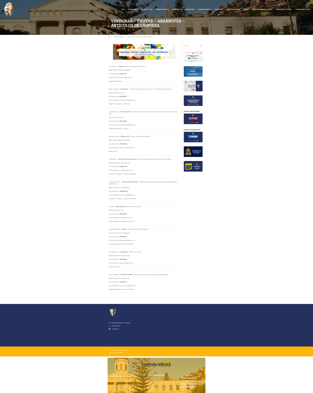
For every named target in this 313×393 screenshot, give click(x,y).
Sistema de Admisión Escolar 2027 (262, 9)
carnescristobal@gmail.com (127, 195)
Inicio (123, 9)
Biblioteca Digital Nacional (189, 384)
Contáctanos (219, 9)
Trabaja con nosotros (233, 9)
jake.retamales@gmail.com (127, 240)
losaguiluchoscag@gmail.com (128, 100)
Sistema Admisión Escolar (189, 378)
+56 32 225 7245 (115, 326)
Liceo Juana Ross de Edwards (116, 350)
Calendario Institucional (303, 9)
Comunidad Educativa (162, 9)
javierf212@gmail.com (126, 77)
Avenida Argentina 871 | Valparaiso (120, 323)
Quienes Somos (132, 9)
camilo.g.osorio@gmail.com (127, 285)
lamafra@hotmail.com (126, 217)
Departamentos (176, 9)
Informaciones (189, 9)
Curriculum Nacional (189, 381)
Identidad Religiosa (146, 9)
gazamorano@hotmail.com (127, 147)
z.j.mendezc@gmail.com (126, 170)
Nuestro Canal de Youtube (284, 9)
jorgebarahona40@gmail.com (128, 125)
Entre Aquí (121, 93)
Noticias (246, 9)
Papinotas (189, 375)
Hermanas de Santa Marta (156, 375)
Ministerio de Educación (189, 386)
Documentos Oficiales (204, 9)
